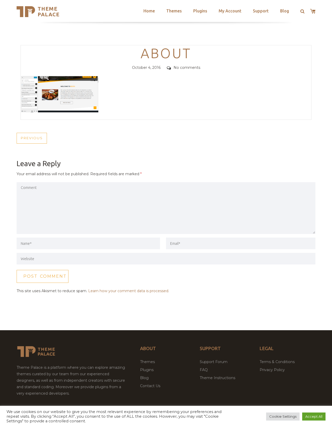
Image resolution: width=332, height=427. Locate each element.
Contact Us (150, 386)
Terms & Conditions (277, 361)
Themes (174, 11)
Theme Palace (49, 11)
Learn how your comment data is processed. (128, 291)
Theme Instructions (217, 378)
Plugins (200, 11)
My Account (230, 11)
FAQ (204, 369)
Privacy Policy (272, 369)
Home (149, 11)
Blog (284, 11)
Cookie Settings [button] (282, 416)
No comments (187, 67)
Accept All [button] (313, 416)
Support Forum (213, 361)
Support (261, 11)
